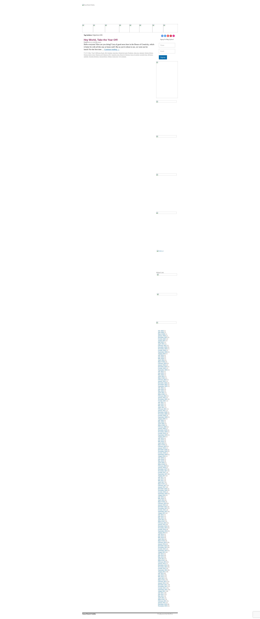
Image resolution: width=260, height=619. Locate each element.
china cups (136, 53)
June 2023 (161, 373)
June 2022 (161, 389)
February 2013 (162, 562)
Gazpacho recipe (115, 55)
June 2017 (161, 479)
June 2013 (161, 555)
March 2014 (161, 541)
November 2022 (162, 384)
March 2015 (161, 521)
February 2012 (162, 581)
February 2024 (162, 363)
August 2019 (161, 436)
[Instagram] (174, 36)
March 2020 (161, 425)
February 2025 (162, 345)
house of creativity (135, 55)
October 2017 (162, 472)
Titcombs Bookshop (94, 56)
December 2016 (162, 489)
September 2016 (162, 493)
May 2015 (161, 518)
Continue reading (111, 49)
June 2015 (161, 516)
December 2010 (162, 604)
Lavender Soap (143, 55)
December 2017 (162, 469)
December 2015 (162, 506)
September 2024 (162, 352)
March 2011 (161, 599)
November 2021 (162, 399)
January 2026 (162, 336)
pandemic (86, 56)
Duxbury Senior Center (89, 55)
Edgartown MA (107, 55)
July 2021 (161, 402)
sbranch (99, 42)
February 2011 (162, 601)
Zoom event (115, 56)
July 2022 (161, 388)
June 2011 (161, 594)
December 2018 (162, 449)
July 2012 (161, 573)
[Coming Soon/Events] (170, 29)
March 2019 (161, 445)
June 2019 (161, 440)
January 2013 (162, 563)
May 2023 (161, 375)
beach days (115, 53)
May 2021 (161, 405)
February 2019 (162, 446)
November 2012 (162, 567)
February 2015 (162, 523)
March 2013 (161, 560)
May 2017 (161, 480)
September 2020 (162, 417)
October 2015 (162, 510)
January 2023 (162, 381)
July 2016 (161, 497)
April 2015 (161, 519)
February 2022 (162, 396)
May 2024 (161, 358)
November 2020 (162, 414)
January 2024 (162, 365)
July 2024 (161, 355)
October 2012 (162, 568)
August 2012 (161, 572)
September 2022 (162, 386)
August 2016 (161, 495)
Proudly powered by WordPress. (165, 614)
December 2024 (162, 347)
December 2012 (162, 565)
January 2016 (162, 505)
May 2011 (161, 596)
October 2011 (162, 588)
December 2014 (162, 526)
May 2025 (161, 342)
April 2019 (161, 443)
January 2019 (162, 448)
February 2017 (162, 485)
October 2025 (162, 339)
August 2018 (161, 456)
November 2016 (162, 490)
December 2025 (162, 337)
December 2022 (162, 383)
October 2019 (162, 433)
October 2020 (162, 415)
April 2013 (161, 558)
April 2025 (161, 344)
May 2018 (161, 461)
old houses (150, 55)
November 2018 (162, 451)
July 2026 (161, 331)
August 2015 (161, 513)
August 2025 (161, 340)
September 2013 (162, 550)
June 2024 (161, 357)
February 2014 (162, 542)
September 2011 (162, 589)
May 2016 (161, 498)
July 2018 (161, 458)
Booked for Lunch (123, 53)
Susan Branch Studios (89, 614)
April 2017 (161, 482)
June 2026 (161, 332)
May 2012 (161, 576)
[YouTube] (168, 36)
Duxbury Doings (149, 53)
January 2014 (162, 544)
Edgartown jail (99, 55)
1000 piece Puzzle (99, 53)
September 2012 (162, 570)
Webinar (110, 56)
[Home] (87, 29)
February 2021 (162, 409)
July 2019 (161, 438)
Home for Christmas (125, 55)
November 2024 (162, 349)
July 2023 (161, 371)
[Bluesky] (165, 36)
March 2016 (161, 502)
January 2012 (162, 583)
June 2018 (161, 459)
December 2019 (162, 430)
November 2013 (162, 547)
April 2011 (161, 598)
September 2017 (162, 474)
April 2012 (161, 578)
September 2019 (162, 435)
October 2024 (162, 350)
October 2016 (162, 492)
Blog (90, 53)
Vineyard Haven (103, 56)
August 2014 (161, 532)
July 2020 (161, 420)
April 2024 (161, 360)
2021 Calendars (108, 53)
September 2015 (162, 511)
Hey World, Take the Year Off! (101, 39)
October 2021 (162, 401)
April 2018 (161, 462)
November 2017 (162, 471)
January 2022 (162, 397)
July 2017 (161, 477)
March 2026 (161, 334)
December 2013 (162, 545)
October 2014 (162, 529)
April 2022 (161, 392)
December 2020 (162, 412)
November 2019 (162, 432)
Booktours (130, 53)
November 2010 (162, 606)
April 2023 (161, 376)
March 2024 (161, 362)
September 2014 (162, 531)
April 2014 (161, 539)
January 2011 (162, 602)
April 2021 (161, 407)
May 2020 (161, 422)
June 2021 (161, 404)
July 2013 (161, 554)
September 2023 (162, 370)
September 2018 (162, 454)
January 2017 (162, 487)
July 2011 (161, 593)
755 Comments (122, 56)
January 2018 (162, 467)
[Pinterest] (171, 36)
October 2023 (162, 368)
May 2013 (161, 557)
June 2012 (161, 575)
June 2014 (161, 536)
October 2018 (162, 453)
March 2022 (161, 394)
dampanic (142, 53)
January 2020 (162, 428)
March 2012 (161, 580)
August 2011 (161, 591)
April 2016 (161, 500)
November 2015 (162, 508)
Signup (162, 57)
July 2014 (161, 534)
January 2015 (162, 524)
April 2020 (161, 423)
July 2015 (161, 515)
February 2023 (162, 379)
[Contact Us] (167, 260)
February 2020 (162, 427)
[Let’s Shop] (124, 29)
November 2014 (162, 528)
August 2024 (161, 353)
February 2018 (162, 466)
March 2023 (161, 378)
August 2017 (161, 475)
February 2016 (162, 503)
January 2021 (162, 410)
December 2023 (162, 366)
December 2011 (162, 585)
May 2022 (161, 391)
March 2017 (161, 484)
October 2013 (162, 549)
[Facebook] (162, 36)
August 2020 (161, 419)
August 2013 (161, 552)
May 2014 (161, 537)
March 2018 (161, 464)
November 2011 (162, 586)
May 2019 (161, 441)
